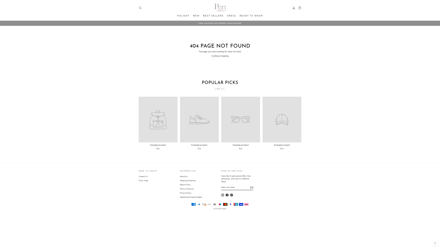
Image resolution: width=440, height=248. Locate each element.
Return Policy (185, 185)
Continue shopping (220, 56)
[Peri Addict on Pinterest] (231, 195)
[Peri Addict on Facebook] (227, 195)
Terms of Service (187, 189)
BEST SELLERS (213, 15)
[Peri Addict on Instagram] (222, 195)
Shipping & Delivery (188, 181)
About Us (184, 176)
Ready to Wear (251, 15)
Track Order (143, 181)
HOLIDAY (183, 15)
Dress (231, 15)
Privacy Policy (185, 193)
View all (220, 89)
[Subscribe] (251, 187)
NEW (196, 15)
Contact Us (143, 176)
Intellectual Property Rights (191, 197)
